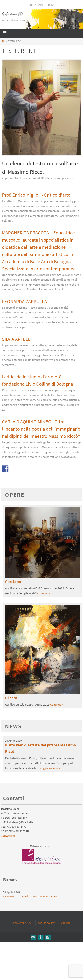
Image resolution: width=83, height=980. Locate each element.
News (13, 726)
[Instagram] (47, 937)
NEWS (51, 4)
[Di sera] (42, 693)
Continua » (43, 593)
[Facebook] (40, 937)
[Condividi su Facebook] (5, 468)
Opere (15, 494)
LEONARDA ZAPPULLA (24, 301)
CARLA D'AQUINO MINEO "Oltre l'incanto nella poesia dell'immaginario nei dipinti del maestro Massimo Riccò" (41, 429)
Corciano (13, 581)
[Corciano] (42, 577)
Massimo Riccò (14, 14)
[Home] (2, 41)
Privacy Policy (22, 923)
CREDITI (65, 923)
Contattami (8, 835)
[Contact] (33, 937)
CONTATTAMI (36, 4)
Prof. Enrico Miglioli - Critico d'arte (36, 195)
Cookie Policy (46, 923)
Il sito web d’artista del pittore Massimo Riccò (30, 896)
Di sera (11, 697)
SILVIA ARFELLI (17, 339)
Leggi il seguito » (50, 768)
